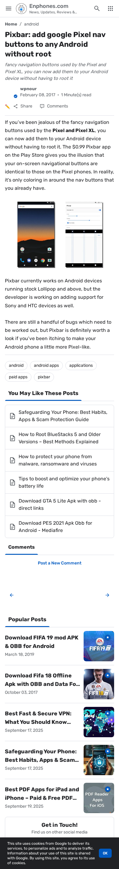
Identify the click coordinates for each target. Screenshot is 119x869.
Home (11, 24)
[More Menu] (110, 8)
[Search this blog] (97, 8)
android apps (46, 365)
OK (105, 853)
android (31, 24)
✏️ (7, 106)
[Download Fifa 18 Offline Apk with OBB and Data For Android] (99, 684)
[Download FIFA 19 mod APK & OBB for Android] (99, 646)
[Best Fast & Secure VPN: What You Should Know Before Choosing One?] (99, 722)
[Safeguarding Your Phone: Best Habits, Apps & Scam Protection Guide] (99, 760)
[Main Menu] (8, 8)
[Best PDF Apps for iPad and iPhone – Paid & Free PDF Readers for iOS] (99, 798)
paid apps (18, 377)
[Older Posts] (106, 595)
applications (81, 365)
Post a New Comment (59, 563)
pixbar (44, 377)
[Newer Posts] (11, 595)
